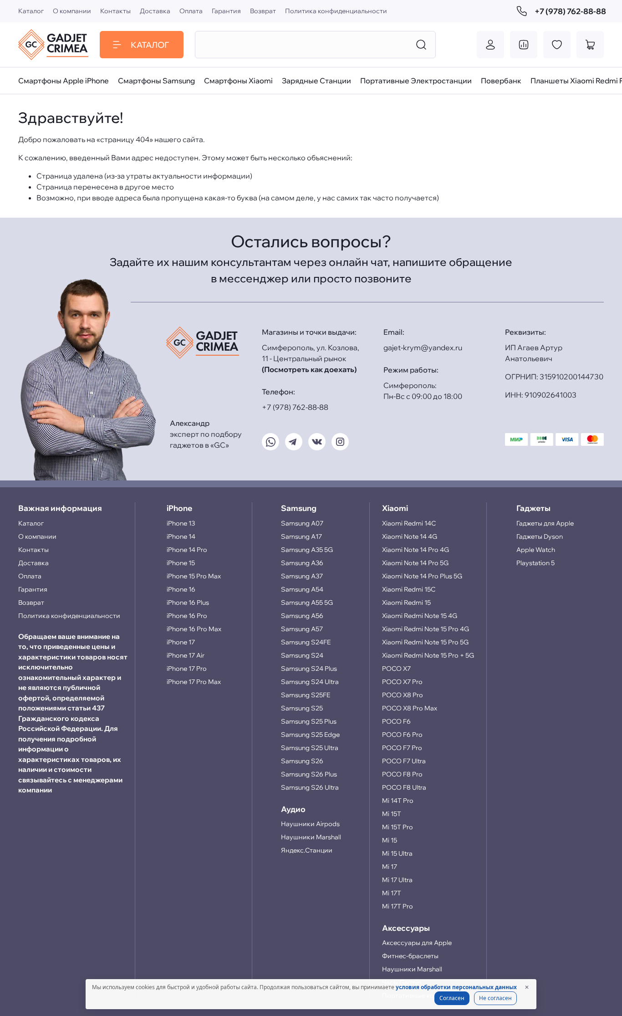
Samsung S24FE (306, 642)
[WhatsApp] (270, 441)
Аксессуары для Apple (417, 943)
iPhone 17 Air (185, 655)
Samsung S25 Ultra (309, 748)
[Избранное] (557, 44)
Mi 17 (389, 867)
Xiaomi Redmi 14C (409, 523)
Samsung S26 (302, 761)
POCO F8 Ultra (404, 787)
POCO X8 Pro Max (409, 708)
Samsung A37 (302, 576)
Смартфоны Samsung (156, 80)
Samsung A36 (302, 563)
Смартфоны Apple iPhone (63, 80)
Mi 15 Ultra (397, 853)
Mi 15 (389, 840)
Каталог (31, 11)
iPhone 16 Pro (187, 616)
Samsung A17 (301, 536)
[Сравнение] (523, 44)
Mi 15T (391, 814)
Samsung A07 (302, 523)
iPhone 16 (181, 589)
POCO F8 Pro (402, 774)
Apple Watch (535, 550)
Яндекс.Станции (306, 850)
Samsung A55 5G (307, 602)
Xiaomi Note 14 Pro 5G (415, 563)
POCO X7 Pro (402, 682)
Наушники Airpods (310, 824)
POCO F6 (396, 721)
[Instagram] (340, 441)
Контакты (115, 11)
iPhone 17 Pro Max (194, 682)
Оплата (191, 11)
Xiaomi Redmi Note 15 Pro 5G (425, 642)
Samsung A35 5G (307, 550)
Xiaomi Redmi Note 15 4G (419, 616)
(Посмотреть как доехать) (309, 369)
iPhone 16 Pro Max (194, 629)
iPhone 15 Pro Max (194, 576)
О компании (72, 11)
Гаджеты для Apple (545, 523)
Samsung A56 (302, 616)
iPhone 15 (181, 563)
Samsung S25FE (305, 695)
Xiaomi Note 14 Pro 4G (415, 550)
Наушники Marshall (311, 837)
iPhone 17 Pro (187, 668)
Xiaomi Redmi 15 (406, 602)
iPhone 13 (181, 523)
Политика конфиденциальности (336, 11)
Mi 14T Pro (397, 800)
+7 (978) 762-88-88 (569, 11)
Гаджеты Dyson (539, 536)
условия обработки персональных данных (456, 987)
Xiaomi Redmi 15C (408, 589)
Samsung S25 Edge (310, 734)
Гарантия (226, 11)
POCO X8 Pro (402, 695)
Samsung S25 (302, 708)
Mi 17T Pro (397, 906)
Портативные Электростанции (416, 80)
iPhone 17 (181, 642)
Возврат (263, 11)
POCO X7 (396, 668)
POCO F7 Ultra (404, 761)
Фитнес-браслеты (410, 956)
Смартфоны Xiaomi (238, 80)
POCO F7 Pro (402, 748)
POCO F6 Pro (402, 734)
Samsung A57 (302, 629)
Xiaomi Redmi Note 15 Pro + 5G (428, 655)
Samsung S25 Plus (308, 721)
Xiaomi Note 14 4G (409, 536)
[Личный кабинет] (490, 44)
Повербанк (501, 80)
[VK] (317, 441)
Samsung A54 (302, 589)
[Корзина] (590, 44)
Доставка (155, 11)
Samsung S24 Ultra (310, 682)
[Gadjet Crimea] (53, 44)
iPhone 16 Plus (188, 602)
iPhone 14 (181, 536)
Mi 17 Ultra (397, 880)
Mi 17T (391, 893)
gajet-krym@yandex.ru (422, 347)
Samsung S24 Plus (309, 668)
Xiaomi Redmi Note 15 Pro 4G (425, 629)
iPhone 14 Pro (187, 550)
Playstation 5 (535, 563)
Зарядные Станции (316, 80)
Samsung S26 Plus (309, 774)
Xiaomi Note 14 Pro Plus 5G (422, 576)
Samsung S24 (302, 655)
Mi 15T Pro (397, 827)
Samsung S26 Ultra (310, 787)
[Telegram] (293, 441)
